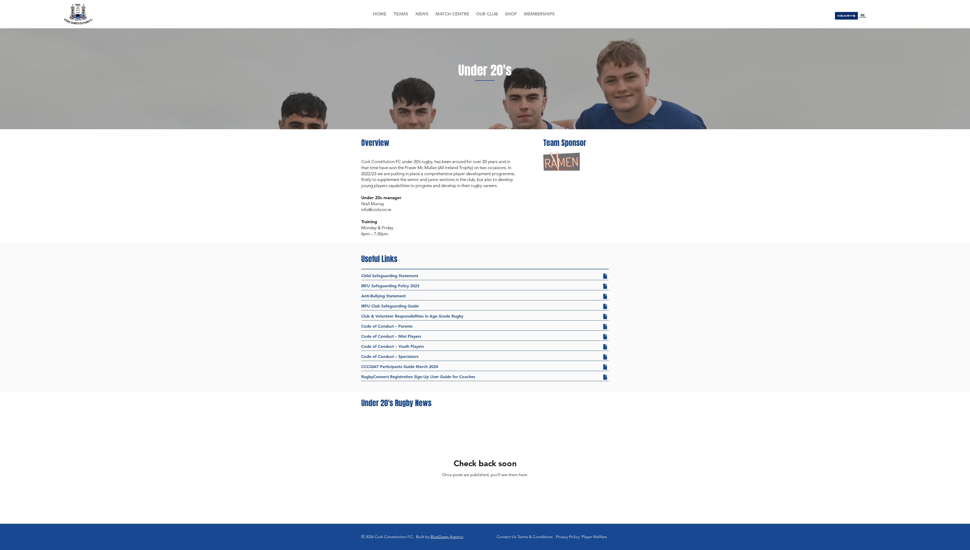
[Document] (605, 276)
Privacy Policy (567, 536)
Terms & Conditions (535, 536)
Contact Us (506, 536)
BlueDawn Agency (446, 536)
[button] (401, 14)
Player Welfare (594, 536)
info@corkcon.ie (376, 209)
